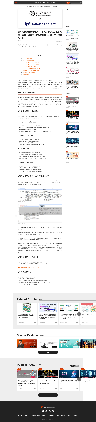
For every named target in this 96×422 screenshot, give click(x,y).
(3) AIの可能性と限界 (31, 66)
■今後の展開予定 (26, 74)
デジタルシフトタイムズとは (23, 415)
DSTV (68, 2)
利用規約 (75, 415)
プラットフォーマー (43, 388)
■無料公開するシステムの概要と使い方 (31, 70)
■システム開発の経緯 (27, 58)
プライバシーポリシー (60, 415)
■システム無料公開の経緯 (28, 60)
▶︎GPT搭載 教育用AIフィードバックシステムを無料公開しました (33, 267)
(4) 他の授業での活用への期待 (33, 68)
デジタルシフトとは (35, 415)
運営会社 (43, 415)
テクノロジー (21, 388)
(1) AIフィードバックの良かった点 (34, 62)
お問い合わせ (51, 415)
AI (82, 388)
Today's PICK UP (59, 41)
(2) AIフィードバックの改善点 (33, 64)
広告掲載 (68, 415)
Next (79, 314)
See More (48, 352)
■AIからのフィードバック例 (29, 72)
